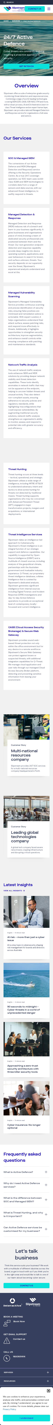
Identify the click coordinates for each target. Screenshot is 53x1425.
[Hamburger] (49, 9)
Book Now (19, 1321)
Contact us (19, 1339)
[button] (48, 1390)
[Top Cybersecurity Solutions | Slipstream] (14, 9)
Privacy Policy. (9, 1409)
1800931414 (19, 1356)
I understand (26, 1418)
